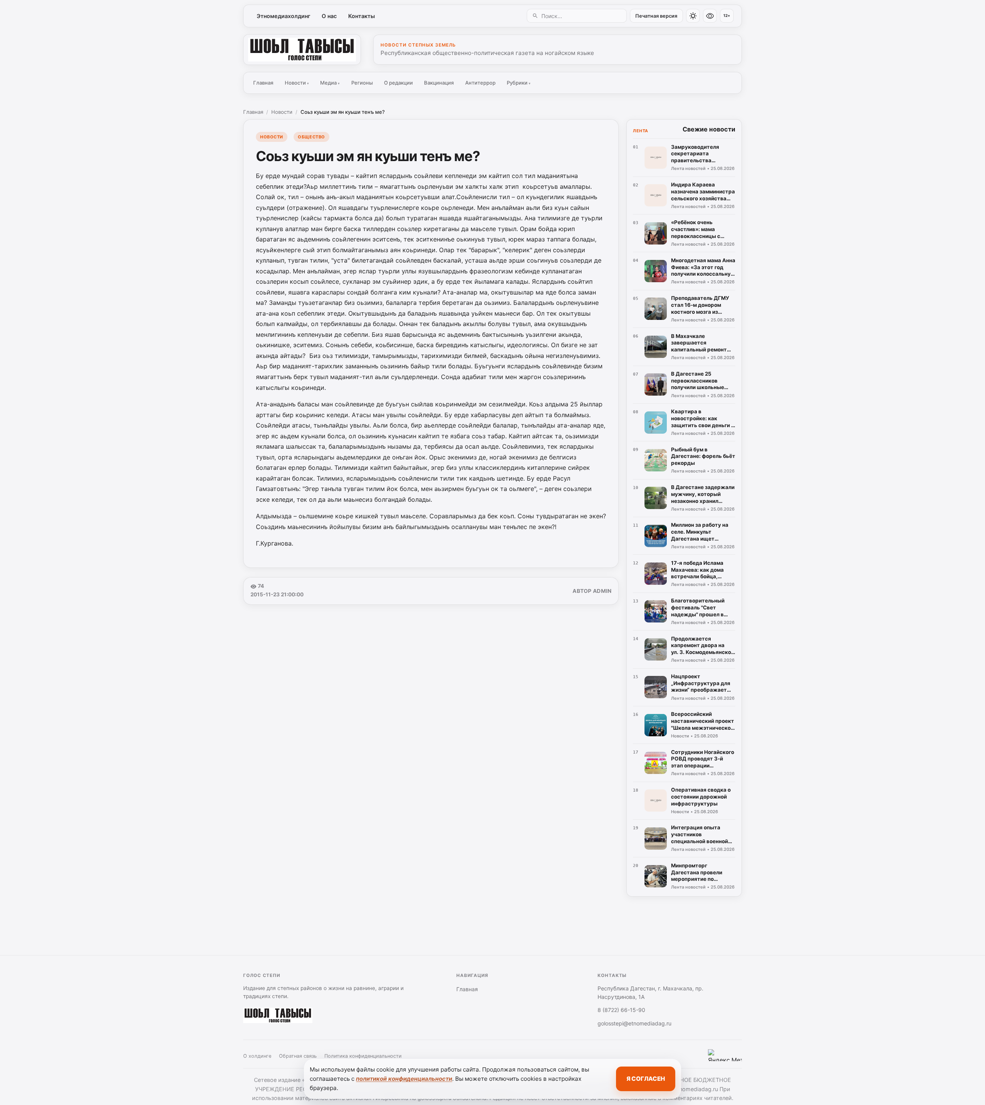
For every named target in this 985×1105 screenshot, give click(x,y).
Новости (297, 83)
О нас (329, 16)
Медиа (330, 83)
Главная (263, 83)
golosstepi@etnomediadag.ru (634, 1023)
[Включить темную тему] (693, 16)
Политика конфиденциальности (363, 1056)
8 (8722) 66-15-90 (621, 1010)
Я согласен (645, 1078)
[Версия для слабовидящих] (710, 16)
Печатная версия (656, 16)
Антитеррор (480, 83)
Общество (311, 137)
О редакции (398, 83)
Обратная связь (298, 1056)
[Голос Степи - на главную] (302, 49)
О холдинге (257, 1056)
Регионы (362, 83)
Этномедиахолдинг (284, 16)
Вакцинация (439, 83)
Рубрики (519, 83)
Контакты (361, 16)
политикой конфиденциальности (404, 1078)
